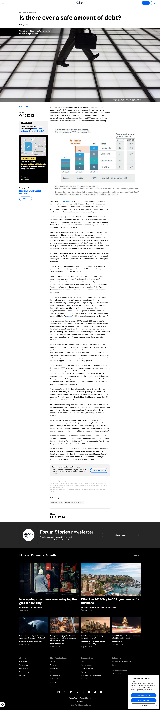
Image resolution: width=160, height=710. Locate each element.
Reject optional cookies (143, 695)
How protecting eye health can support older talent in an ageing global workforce (63, 638)
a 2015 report (65, 201)
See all (137, 555)
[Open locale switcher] (2, 704)
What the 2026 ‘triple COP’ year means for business (110, 601)
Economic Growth (27, 13)
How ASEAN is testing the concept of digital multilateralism (126, 637)
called (69, 316)
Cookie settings (143, 705)
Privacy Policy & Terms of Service (80, 698)
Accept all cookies (143, 700)
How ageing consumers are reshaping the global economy (48, 601)
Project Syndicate (28, 33)
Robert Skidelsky (25, 107)
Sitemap (80, 701)
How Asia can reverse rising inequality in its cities (92, 637)
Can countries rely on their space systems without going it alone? (32, 637)
